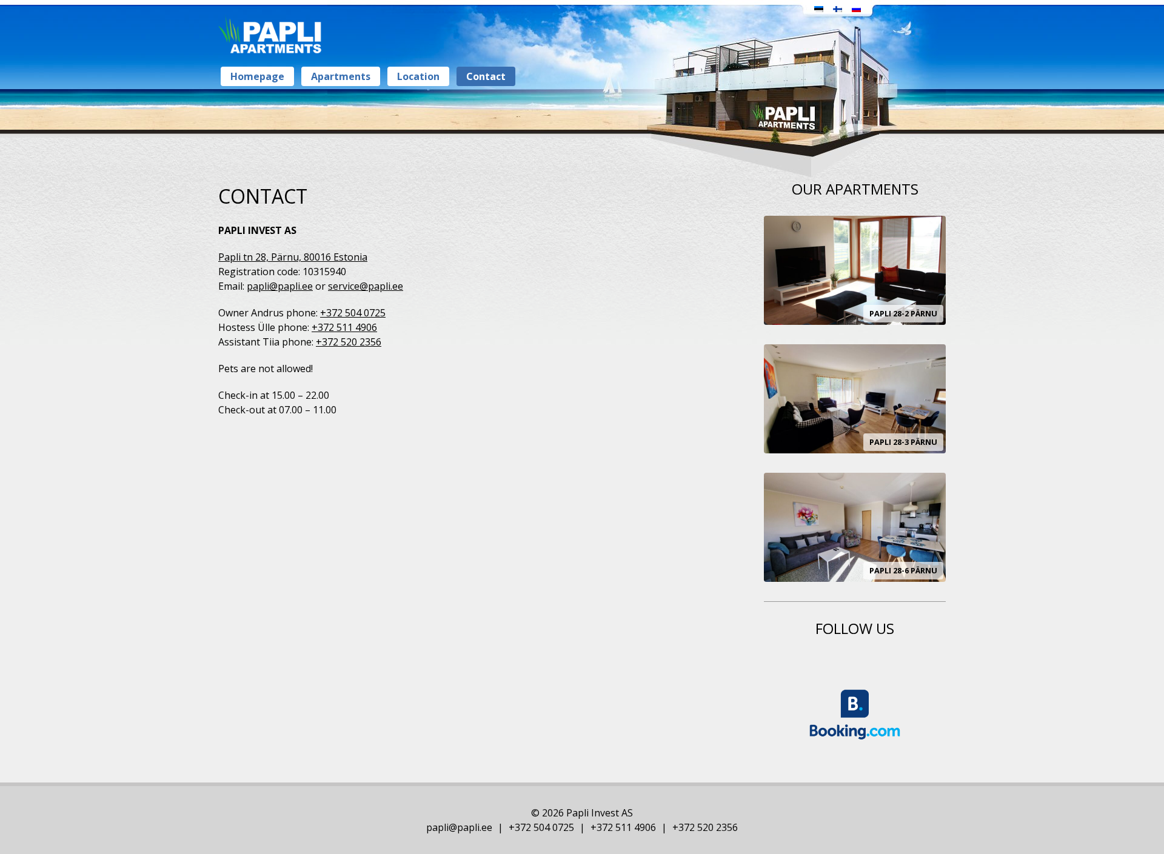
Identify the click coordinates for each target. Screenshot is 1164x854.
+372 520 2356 (348, 342)
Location (418, 76)
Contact (486, 76)
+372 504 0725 (353, 312)
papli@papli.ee (280, 286)
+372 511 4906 (344, 327)
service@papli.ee (365, 286)
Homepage (257, 76)
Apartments (340, 76)
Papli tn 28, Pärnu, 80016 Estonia (292, 257)
